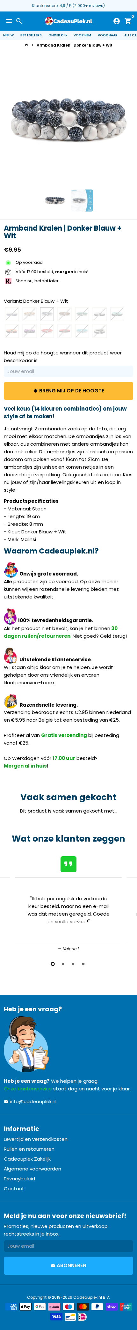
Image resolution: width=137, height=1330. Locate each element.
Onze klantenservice (28, 1088)
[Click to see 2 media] (82, 200)
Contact (14, 1188)
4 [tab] (84, 964)
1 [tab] (53, 964)
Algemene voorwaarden (32, 1168)
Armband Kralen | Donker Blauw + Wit (74, 45)
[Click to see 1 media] (55, 200)
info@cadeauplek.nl (30, 1101)
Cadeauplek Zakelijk (27, 1158)
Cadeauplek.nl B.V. (91, 1297)
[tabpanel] (68, 902)
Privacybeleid (19, 1178)
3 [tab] (73, 964)
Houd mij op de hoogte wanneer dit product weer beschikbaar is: (63, 356)
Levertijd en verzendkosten (36, 1139)
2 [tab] (63, 964)
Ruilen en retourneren (29, 1149)
